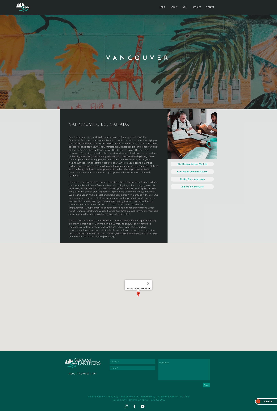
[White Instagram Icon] (126, 406)
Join (94, 373)
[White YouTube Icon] (142, 406)
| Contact (83, 373)
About (72, 373)
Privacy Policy (148, 396)
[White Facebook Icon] (134, 406)
